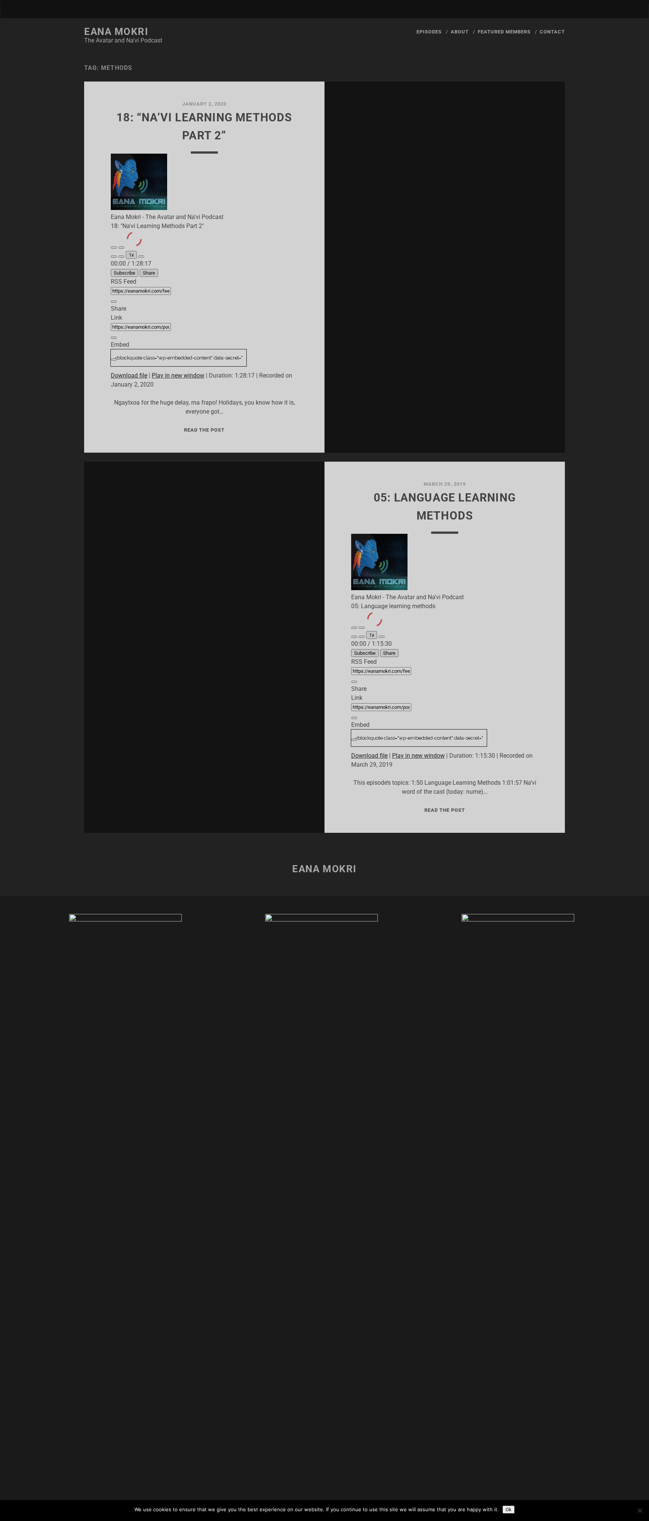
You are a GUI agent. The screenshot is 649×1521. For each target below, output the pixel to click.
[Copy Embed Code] (114, 359)
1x (131, 255)
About (460, 32)
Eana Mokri (116, 31)
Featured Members (504, 32)
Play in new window (178, 375)
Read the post (204, 430)
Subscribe (124, 273)
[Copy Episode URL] (114, 338)
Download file (129, 375)
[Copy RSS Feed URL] (114, 302)
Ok (509, 1509)
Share (149, 273)
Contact (552, 32)
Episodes (429, 32)
